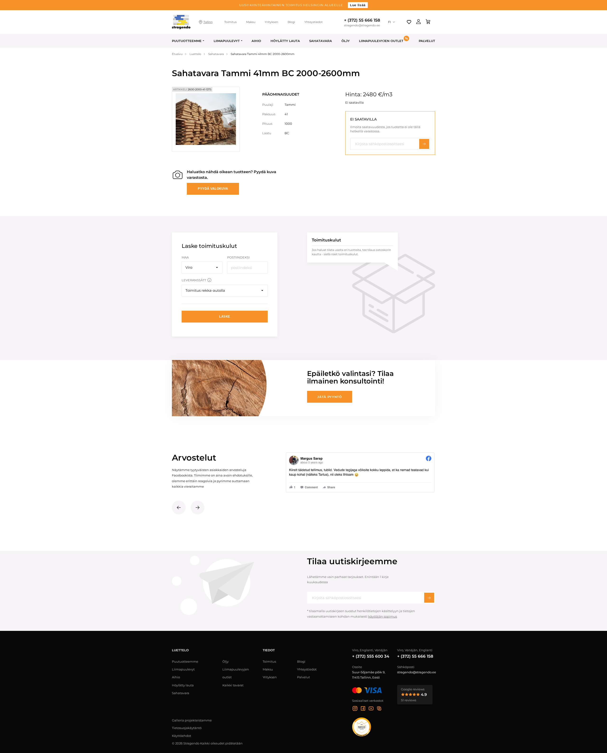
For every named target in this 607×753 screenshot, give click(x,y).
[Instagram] (355, 709)
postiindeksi (238, 257)
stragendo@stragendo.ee (362, 25)
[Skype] (379, 709)
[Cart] (428, 22)
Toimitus (230, 22)
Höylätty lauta (285, 41)
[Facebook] (363, 709)
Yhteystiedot (313, 22)
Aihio (256, 41)
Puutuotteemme (187, 41)
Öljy (345, 41)
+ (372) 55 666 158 (362, 20)
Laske (224, 316)
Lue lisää (358, 5)
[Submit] (429, 598)
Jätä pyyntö (329, 397)
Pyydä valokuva (213, 188)
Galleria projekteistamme (192, 720)
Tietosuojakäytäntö (187, 728)
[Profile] (418, 22)
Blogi (291, 22)
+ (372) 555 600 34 (370, 656)
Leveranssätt (194, 280)
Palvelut (427, 41)
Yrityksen (271, 22)
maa (185, 257)
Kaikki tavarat (233, 685)
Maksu (250, 22)
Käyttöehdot (181, 736)
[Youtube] (371, 709)
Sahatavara (320, 41)
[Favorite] (409, 22)
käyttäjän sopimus (382, 616)
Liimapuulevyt (227, 41)
